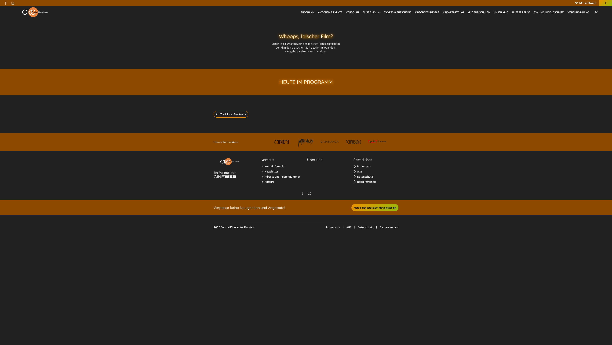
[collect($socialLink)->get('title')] (6, 3)
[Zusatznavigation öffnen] (605, 3)
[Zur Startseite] (35, 12)
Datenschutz (365, 227)
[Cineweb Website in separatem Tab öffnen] (225, 176)
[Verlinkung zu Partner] (282, 142)
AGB (349, 227)
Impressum (333, 227)
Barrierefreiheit (389, 227)
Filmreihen (369, 12)
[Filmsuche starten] (596, 12)
